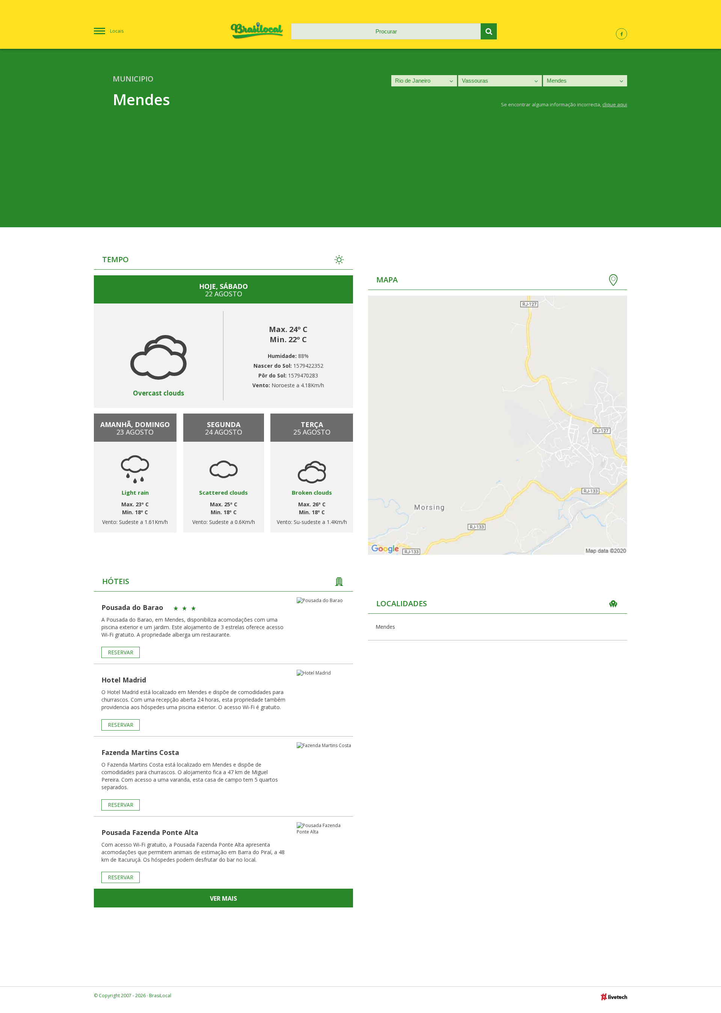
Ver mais (223, 898)
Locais (117, 31)
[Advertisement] (360, 174)
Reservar (120, 652)
